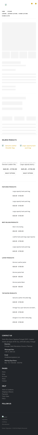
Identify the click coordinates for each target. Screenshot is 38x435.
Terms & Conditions (8, 389)
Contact (4, 381)
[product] (10, 153)
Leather (4, 163)
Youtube (7, 407)
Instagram (11, 407)
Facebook (3, 407)
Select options (10, 173)
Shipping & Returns (7, 392)
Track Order (5, 396)
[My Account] (26, 4)
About (3, 378)
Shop (3, 374)
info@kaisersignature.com (12, 357)
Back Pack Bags (24, 163)
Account (4, 376)
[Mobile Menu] (3, 4)
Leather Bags (9, 163)
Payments (5, 394)
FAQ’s (4, 398)
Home (3, 372)
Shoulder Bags (17, 163)
